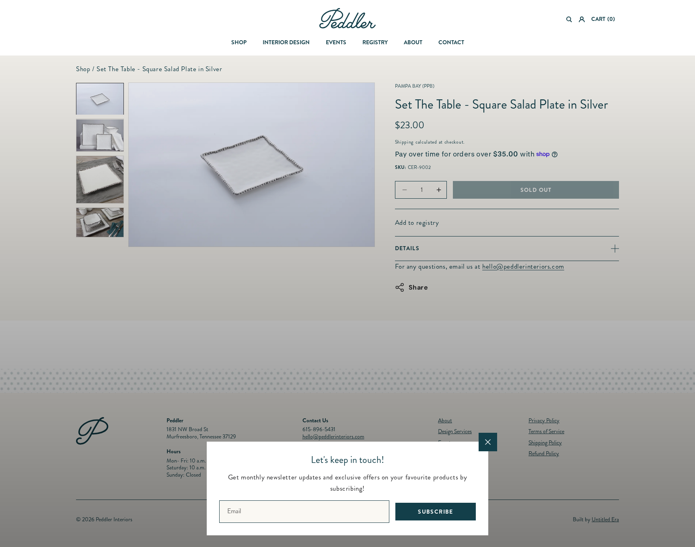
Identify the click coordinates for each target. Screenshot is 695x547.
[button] (569, 19)
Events (336, 42)
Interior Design (286, 42)
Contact (451, 42)
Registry (375, 42)
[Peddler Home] (347, 18)
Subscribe (435, 511)
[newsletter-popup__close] (488, 442)
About (413, 42)
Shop (239, 42)
